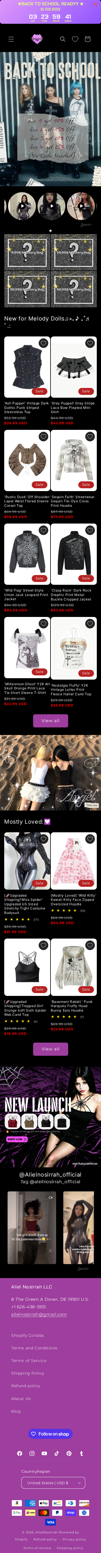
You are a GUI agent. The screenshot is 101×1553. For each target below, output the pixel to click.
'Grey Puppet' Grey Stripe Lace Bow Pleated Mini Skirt (73, 407)
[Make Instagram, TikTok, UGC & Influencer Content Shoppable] (86, 226)
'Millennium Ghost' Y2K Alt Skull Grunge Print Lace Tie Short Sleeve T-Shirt (27, 688)
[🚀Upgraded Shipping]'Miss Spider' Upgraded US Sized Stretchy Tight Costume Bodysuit (24, 904)
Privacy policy (74, 1539)
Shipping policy (70, 1548)
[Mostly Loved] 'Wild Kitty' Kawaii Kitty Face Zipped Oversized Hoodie (73, 899)
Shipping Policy (28, 1373)
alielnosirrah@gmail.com (39, 1314)
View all (51, 720)
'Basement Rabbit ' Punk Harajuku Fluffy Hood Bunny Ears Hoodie (72, 1006)
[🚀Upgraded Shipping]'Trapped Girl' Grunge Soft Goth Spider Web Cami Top (25, 1008)
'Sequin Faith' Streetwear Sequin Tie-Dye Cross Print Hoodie (73, 501)
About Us (21, 1398)
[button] (11, 39)
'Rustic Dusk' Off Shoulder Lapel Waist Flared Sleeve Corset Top (27, 501)
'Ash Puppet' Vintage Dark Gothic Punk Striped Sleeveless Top (26, 407)
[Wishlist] (75, 39)
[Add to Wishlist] (43, 343)
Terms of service (37, 1548)
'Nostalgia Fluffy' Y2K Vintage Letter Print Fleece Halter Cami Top (71, 689)
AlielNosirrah (47, 1532)
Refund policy (25, 1385)
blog (16, 1411)
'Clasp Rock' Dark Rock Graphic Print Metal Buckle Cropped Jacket (71, 594)
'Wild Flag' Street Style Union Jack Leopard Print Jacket (26, 594)
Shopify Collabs (27, 1335)
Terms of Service (29, 1360)
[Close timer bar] (95, 4)
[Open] (27, 252)
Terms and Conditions (34, 1348)
